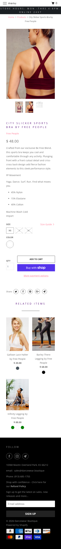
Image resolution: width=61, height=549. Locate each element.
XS (10, 230)
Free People (12, 133)
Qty (8, 260)
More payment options (36, 275)
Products (21, 17)
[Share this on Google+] (37, 291)
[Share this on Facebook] (23, 291)
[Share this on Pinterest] (30, 291)
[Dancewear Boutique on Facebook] (10, 456)
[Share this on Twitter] (15, 291)
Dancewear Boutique (26, 520)
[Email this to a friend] (44, 291)
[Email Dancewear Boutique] (26, 456)
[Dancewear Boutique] (30, 3)
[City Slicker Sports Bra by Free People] (30, 64)
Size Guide (46, 224)
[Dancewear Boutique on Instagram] (18, 456)
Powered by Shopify (17, 525)
